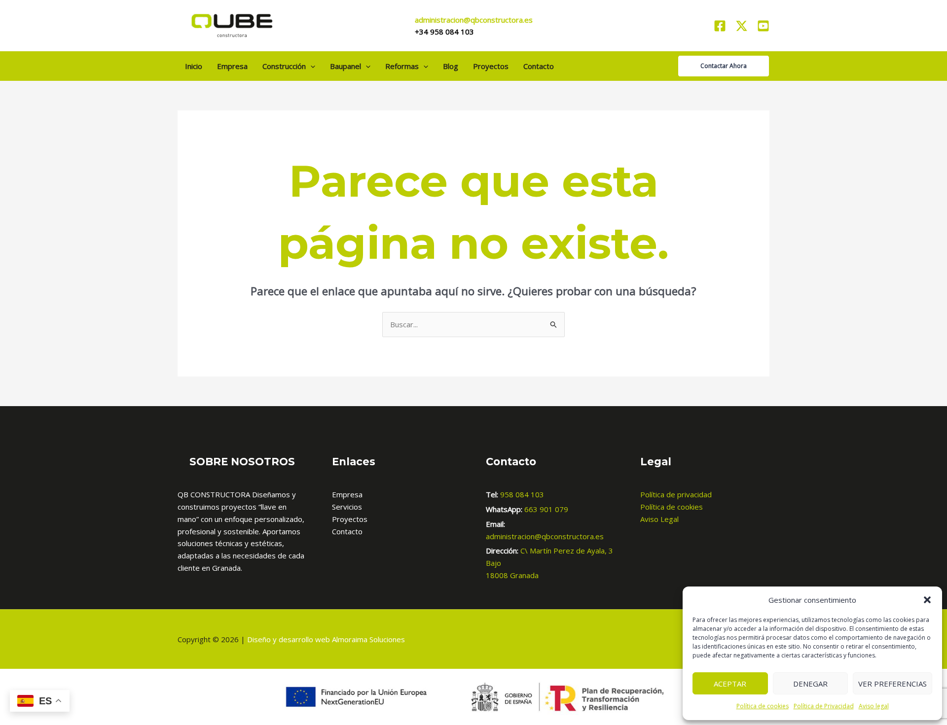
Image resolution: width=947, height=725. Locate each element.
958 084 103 (522, 494)
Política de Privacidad (824, 706)
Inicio (193, 66)
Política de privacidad (676, 494)
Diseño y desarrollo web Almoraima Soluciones (326, 639)
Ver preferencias (892, 684)
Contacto (538, 66)
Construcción (284, 66)
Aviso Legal (659, 519)
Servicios (347, 507)
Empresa (232, 66)
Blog (450, 66)
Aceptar (730, 684)
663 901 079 (546, 509)
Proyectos (491, 66)
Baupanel (345, 66)
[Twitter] (741, 26)
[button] (927, 600)
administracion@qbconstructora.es (545, 536)
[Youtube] (763, 26)
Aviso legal (874, 706)
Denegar (810, 684)
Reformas (402, 66)
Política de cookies (762, 706)
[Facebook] (720, 26)
